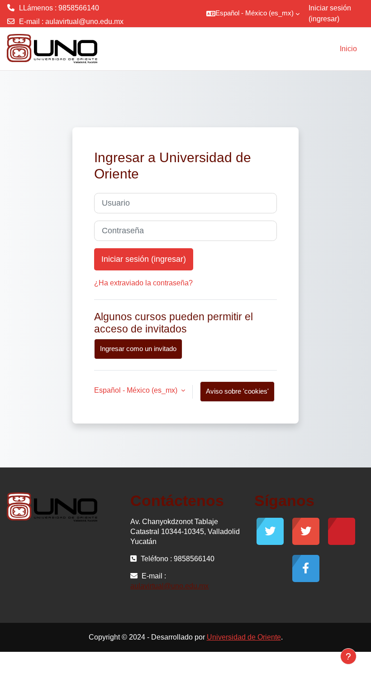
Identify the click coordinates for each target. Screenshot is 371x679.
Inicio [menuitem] (348, 49)
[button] (253, 13)
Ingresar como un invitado (138, 348)
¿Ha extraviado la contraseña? (143, 283)
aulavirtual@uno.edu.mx (84, 21)
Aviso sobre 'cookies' (237, 391)
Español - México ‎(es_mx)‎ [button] (136, 390)
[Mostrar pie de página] (348, 656)
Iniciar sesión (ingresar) (330, 13)
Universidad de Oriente (244, 637)
